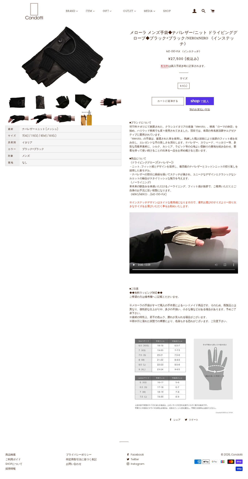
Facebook (137, 454)
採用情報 (10, 468)
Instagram (137, 464)
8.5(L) (184, 86)
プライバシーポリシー (79, 454)
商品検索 (10, 454)
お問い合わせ (73, 464)
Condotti (237, 454)
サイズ (184, 78)
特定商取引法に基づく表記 (81, 459)
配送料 (164, 66)
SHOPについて (13, 464)
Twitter (134, 459)
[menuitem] (72, 11)
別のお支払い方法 (200, 109)
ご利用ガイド (13, 459)
